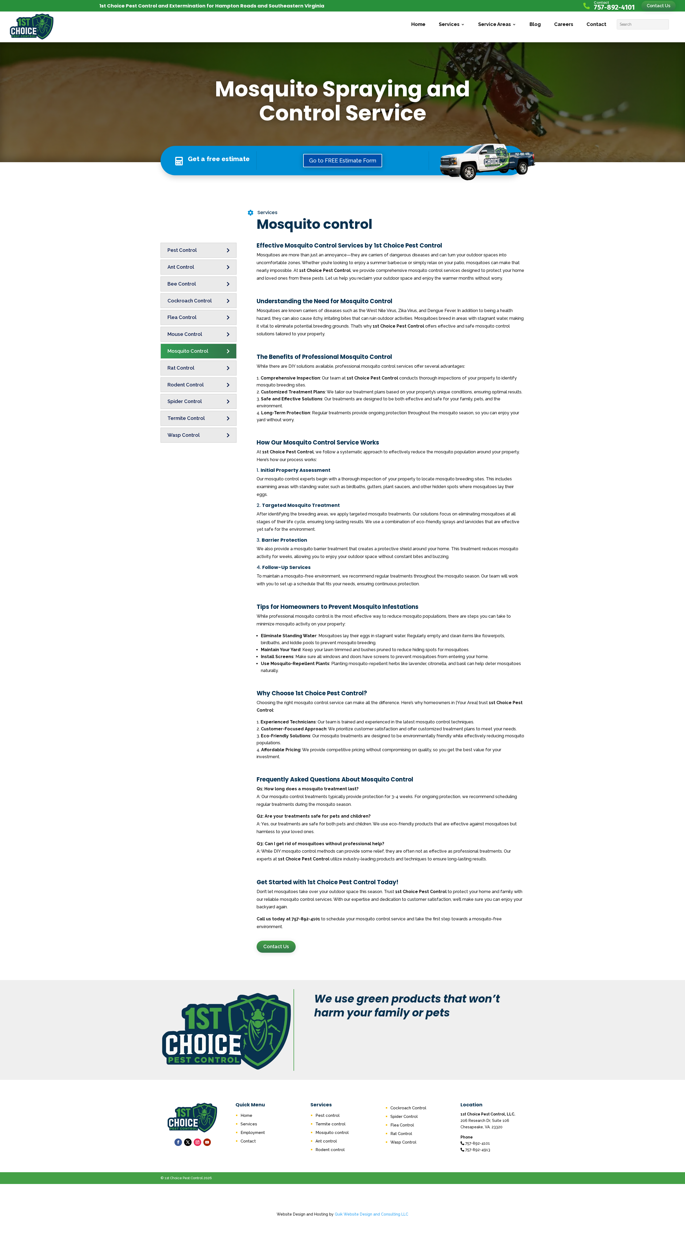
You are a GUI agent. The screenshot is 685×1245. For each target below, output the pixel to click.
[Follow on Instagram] (197, 1142)
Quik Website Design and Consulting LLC (371, 1214)
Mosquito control (332, 1132)
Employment (253, 1132)
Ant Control (181, 267)
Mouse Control (185, 334)
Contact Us (658, 5)
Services (449, 24)
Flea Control (182, 317)
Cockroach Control (190, 300)
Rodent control (330, 1149)
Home (418, 24)
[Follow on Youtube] (207, 1142)
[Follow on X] (188, 1142)
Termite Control (186, 418)
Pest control (327, 1115)
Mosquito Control (188, 351)
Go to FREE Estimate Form (342, 160)
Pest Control (182, 250)
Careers (563, 24)
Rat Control (181, 368)
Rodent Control (186, 385)
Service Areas (494, 24)
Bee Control (182, 284)
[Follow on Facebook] (178, 1142)
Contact (596, 24)
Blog (535, 24)
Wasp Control (184, 435)
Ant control (326, 1141)
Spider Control (185, 401)
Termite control (330, 1124)
